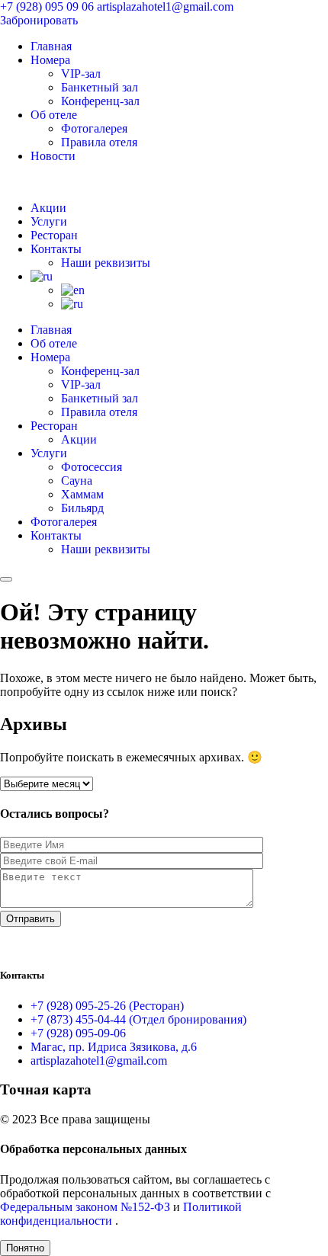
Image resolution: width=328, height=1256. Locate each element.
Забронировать (39, 20)
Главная (51, 46)
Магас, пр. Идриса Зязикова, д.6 (114, 1046)
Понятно (25, 1248)
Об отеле (54, 114)
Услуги (49, 221)
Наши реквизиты (105, 262)
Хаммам (82, 494)
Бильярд (82, 507)
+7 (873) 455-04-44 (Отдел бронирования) (138, 1019)
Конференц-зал (100, 101)
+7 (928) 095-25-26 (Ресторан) (107, 1005)
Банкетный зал (99, 87)
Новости (53, 155)
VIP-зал (81, 73)
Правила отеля (99, 142)
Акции (48, 207)
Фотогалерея (94, 128)
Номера (50, 59)
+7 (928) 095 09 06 (48, 6)
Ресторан (54, 235)
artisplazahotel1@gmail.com (165, 6)
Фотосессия (91, 466)
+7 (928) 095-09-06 (78, 1033)
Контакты (56, 248)
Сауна (76, 480)
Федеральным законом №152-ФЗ (86, 1206)
